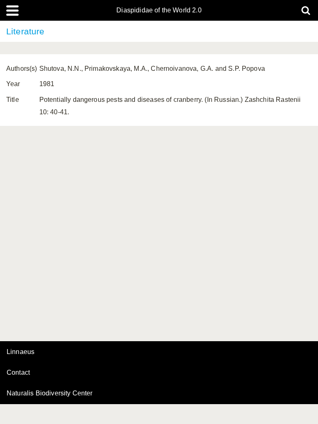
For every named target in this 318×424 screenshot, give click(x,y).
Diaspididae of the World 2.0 (158, 10)
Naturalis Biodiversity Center (50, 393)
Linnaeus (20, 352)
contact (18, 372)
